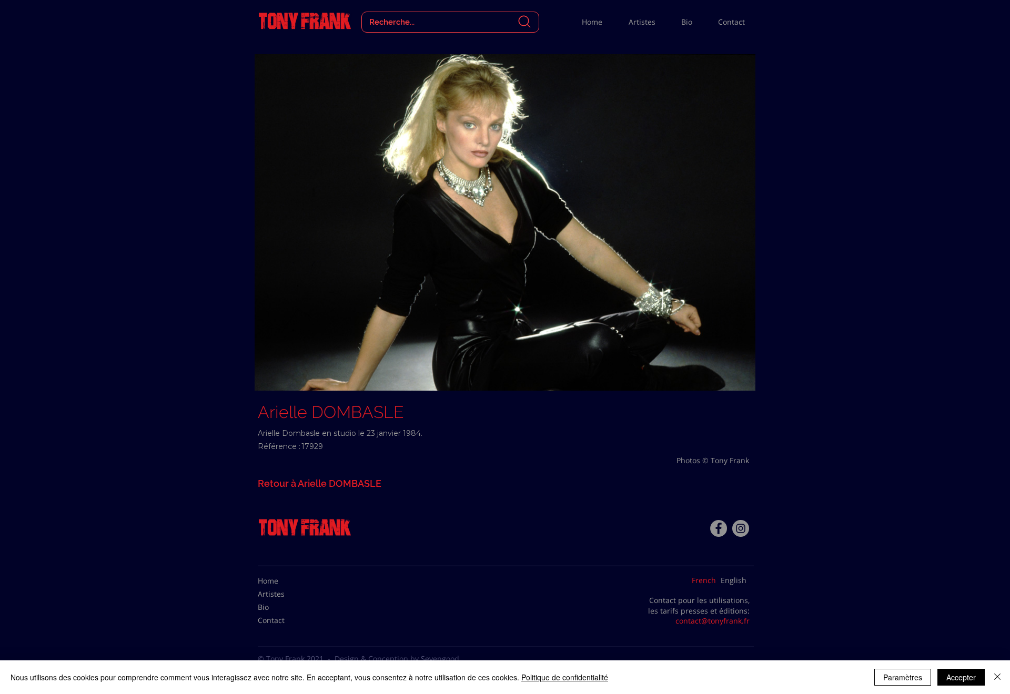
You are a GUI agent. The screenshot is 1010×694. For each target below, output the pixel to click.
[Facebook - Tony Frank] (718, 528)
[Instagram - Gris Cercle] (740, 528)
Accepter (961, 677)
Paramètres (902, 677)
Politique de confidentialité (564, 677)
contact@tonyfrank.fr (712, 621)
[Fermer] (997, 677)
